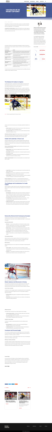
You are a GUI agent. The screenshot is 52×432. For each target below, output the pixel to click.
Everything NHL (32, 1)
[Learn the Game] (36, 50)
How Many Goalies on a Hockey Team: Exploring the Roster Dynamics (24, 402)
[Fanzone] (36, 59)
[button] (45, 1)
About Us (28, 426)
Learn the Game (26, 1)
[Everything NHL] (36, 54)
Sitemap (46, 426)
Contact (40, 426)
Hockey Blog (42, 1)
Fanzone (37, 1)
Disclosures (34, 426)
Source (5, 114)
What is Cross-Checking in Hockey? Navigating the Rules (11, 401)
